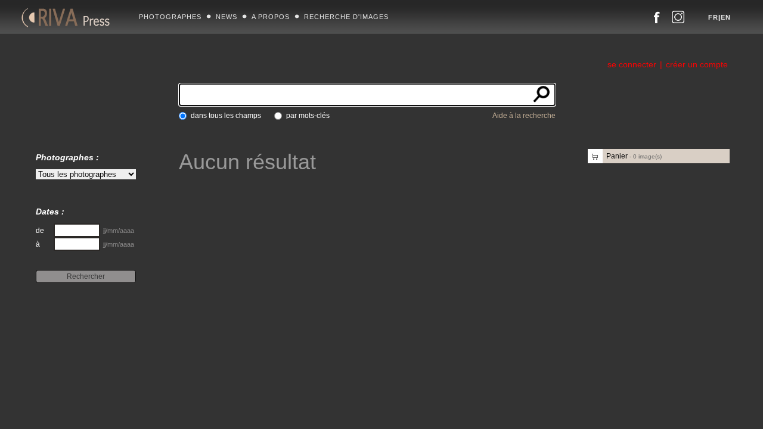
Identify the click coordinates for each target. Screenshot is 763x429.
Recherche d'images (346, 16)
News (226, 16)
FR (713, 17)
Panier (634, 156)
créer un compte (697, 64)
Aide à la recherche (524, 115)
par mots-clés (308, 115)
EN (726, 17)
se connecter (631, 64)
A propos (271, 16)
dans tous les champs (226, 115)
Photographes (170, 16)
